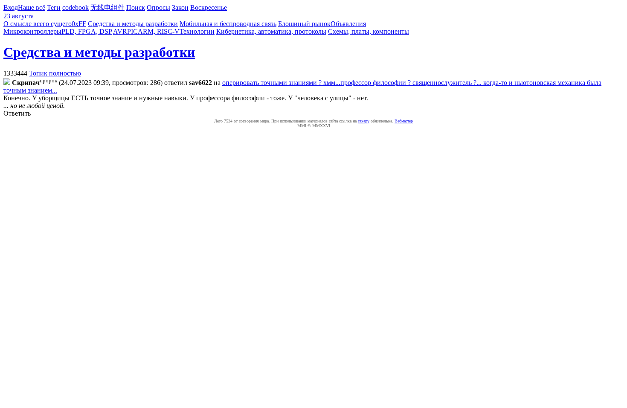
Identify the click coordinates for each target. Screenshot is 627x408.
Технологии (197, 31)
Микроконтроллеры (32, 31)
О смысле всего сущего (37, 23)
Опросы (158, 7)
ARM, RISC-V (159, 31)
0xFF (79, 23)
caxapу (363, 121)
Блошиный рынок (304, 23)
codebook (75, 7)
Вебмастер (404, 121)
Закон (180, 7)
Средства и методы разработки (133, 23)
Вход (10, 7)
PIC (132, 31)
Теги (54, 7)
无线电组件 (107, 7)
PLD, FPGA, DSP (86, 31)
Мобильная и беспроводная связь (228, 23)
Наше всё (31, 7)
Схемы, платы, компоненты (368, 31)
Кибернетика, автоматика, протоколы (271, 31)
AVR (120, 31)
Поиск (135, 7)
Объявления (348, 23)
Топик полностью (55, 73)
